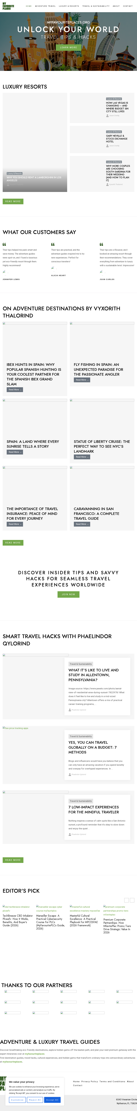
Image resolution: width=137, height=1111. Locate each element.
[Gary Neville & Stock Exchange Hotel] (86, 139)
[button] (132, 900)
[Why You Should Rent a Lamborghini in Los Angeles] (35, 142)
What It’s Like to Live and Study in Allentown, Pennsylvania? (93, 675)
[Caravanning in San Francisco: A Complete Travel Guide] (102, 484)
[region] (34, 1092)
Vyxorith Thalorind (16, 184)
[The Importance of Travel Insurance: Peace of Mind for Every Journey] (35, 484)
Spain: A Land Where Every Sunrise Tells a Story (33, 444)
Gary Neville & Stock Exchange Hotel (117, 138)
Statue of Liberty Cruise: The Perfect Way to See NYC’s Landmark (102, 446)
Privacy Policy (89, 1081)
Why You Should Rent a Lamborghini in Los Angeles (34, 179)
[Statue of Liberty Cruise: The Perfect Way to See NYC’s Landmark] (102, 416)
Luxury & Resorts (69, 6)
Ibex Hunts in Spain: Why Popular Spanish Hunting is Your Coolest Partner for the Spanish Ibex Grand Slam (34, 374)
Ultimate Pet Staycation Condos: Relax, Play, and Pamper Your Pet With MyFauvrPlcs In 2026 (117, 920)
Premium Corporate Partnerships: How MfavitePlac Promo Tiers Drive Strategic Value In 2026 (83, 926)
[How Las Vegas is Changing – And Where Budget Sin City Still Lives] (86, 108)
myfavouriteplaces (12, 1061)
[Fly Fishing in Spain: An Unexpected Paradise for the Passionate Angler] (102, 339)
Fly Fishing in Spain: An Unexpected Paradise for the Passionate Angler (98, 369)
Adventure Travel (45, 6)
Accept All (52, 1100)
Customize (17, 1100)
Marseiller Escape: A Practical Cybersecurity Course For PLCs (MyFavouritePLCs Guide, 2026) (17, 922)
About (116, 6)
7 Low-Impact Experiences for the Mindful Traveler (93, 809)
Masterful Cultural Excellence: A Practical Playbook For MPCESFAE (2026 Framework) (50, 920)
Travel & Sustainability (96, 6)
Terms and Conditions (112, 1081)
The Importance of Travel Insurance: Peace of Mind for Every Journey (32, 513)
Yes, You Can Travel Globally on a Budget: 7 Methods (92, 747)
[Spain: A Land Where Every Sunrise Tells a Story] (35, 416)
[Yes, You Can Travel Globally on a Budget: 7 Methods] (15, 728)
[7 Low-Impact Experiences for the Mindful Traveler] (35, 809)
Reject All (35, 1100)
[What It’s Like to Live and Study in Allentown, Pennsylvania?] (35, 678)
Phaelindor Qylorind (79, 710)
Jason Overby (114, 116)
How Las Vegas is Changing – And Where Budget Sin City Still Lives (117, 107)
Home (29, 6)
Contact (128, 6)
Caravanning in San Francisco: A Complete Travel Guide (96, 513)
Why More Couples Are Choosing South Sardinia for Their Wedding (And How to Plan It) (118, 173)
